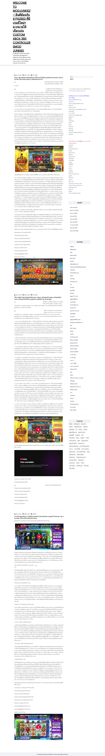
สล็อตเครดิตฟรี (80, 454)
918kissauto (73, 249)
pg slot (70, 179)
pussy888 (71, 111)
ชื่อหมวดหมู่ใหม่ (74, 340)
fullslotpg (71, 121)
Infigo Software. (63, 754)
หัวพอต (77, 463)
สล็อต (71, 375)
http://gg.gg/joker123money (22, 709)
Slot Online (73, 328)
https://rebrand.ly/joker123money (24, 697)
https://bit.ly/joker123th (21, 235)
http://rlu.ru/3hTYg (19, 712)
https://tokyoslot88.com (76, 185)
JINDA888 (71, 160)
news (71, 276)
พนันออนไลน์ (73, 369)
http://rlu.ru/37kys (19, 257)
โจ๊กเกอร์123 (34, 75)
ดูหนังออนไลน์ (72, 107)
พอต (71, 372)
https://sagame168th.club (76, 103)
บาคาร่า (71, 166)
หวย (71, 392)
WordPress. (51, 754)
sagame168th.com (75, 319)
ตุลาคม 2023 (73, 216)
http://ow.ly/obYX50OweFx (22, 694)
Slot (71, 325)
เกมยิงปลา (72, 395)
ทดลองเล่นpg (73, 349)
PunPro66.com (74, 305)
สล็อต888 (71, 158)
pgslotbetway (72, 187)
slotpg (70, 170)
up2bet (82, 438)
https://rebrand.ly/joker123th (22, 241)
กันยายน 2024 (73, 207)
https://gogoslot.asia (74, 193)
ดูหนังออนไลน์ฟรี (74, 346)
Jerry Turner (18, 75)
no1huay (72, 279)
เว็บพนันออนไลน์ (74, 404)
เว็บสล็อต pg (79, 465)
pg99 (70, 119)
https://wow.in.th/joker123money (23, 700)
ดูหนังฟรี (71, 126)
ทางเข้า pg (73, 354)
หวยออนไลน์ (72, 463)
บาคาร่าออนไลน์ (74, 366)
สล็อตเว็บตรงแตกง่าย (75, 387)
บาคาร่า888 (73, 363)
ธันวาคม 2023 (73, 213)
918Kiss (72, 246)
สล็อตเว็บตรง (72, 153)
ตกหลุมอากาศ (81, 443)
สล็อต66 (71, 134)
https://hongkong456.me (76, 132)
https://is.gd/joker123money (22, 706)
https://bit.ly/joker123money (22, 691)
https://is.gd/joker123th (20, 251)
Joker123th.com (74, 273)
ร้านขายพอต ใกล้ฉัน (81, 451)
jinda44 (71, 155)
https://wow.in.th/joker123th (22, 244)
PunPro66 (73, 302)
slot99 (70, 151)
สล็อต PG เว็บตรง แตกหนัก (77, 378)
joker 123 (71, 181)
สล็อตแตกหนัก (73, 389)
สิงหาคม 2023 (73, 222)
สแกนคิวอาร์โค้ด (72, 460)
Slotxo (72, 331)
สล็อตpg (72, 381)
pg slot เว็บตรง (81, 432)
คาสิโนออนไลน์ (74, 337)
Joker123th (71, 429)
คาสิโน (72, 334)
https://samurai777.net (75, 183)
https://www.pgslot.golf (75, 115)
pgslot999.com (73, 432)
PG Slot (72, 287)
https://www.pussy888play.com (78, 109)
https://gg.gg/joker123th (21, 254)
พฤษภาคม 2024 (74, 210)
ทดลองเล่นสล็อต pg (73, 446)
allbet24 (71, 178)
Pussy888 (72, 314)
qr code (72, 316)
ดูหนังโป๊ (71, 172)
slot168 (70, 147)
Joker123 (34, 514)
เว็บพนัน (72, 401)
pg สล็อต (72, 290)
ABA (71, 252)
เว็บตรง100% (72, 465)
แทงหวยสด (73, 407)
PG (71, 284)
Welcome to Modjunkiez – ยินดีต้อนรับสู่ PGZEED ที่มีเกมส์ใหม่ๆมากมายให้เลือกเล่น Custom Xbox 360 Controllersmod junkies (21, 27)
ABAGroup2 (73, 255)
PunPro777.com (74, 311)
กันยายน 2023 (73, 219)
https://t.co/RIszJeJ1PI (20, 247)
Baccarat (72, 258)
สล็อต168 (71, 130)
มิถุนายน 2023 (73, 228)
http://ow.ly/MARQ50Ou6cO (22, 238)
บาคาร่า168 (71, 113)
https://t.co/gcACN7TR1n (21, 703)
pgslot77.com (74, 296)
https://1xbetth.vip (74, 174)
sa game (77, 435)
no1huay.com (73, 281)
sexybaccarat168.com (76, 322)
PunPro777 (73, 308)
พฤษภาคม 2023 (74, 231)
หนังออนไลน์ (81, 460)
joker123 (24, 127)
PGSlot (72, 293)
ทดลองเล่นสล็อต (74, 352)
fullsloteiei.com (74, 264)
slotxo (70, 168)
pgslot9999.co (74, 299)
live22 (70, 123)
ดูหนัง (70, 125)
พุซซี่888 (71, 164)
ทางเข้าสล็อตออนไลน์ (84, 446)
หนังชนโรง (71, 101)
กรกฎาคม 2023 (74, 225)
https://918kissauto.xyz (75, 100)
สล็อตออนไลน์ (73, 384)
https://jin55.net (73, 149)
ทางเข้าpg (72, 357)
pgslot (70, 162)
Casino (72, 261)
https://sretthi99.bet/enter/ (78, 267)
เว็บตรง (72, 398)
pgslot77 (71, 117)
